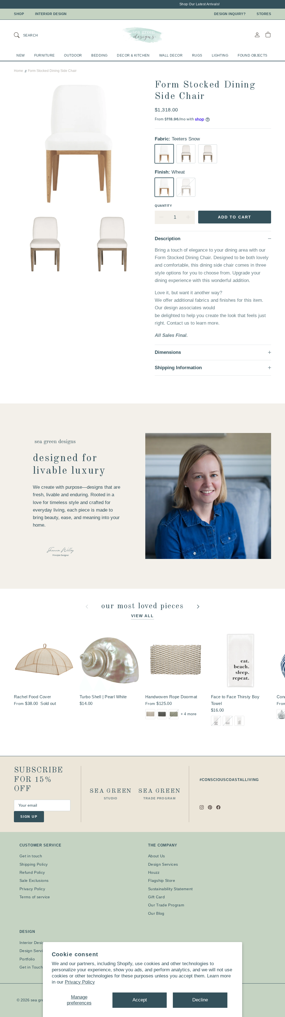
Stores (264, 14)
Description (167, 238)
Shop (19, 14)
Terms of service (34, 897)
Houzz (154, 872)
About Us (156, 856)
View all (142, 616)
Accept (139, 1000)
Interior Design (51, 14)
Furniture (44, 55)
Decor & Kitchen (133, 55)
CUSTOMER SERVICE (40, 845)
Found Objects (252, 55)
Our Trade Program (166, 905)
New (20, 55)
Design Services (163, 864)
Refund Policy (32, 872)
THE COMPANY (162, 845)
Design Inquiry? (230, 14)
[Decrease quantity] (161, 217)
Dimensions (168, 352)
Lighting (220, 55)
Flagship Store (161, 880)
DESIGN (27, 932)
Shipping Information (178, 367)
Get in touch (30, 856)
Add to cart (234, 217)
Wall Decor (171, 55)
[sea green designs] (142, 34)
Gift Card (156, 897)
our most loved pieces (143, 606)
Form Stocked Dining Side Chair (52, 71)
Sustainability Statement (170, 889)
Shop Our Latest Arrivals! (194, 4)
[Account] (257, 34)
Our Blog (156, 913)
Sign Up (29, 817)
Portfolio (27, 959)
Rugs (197, 55)
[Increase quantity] (188, 217)
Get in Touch (31, 967)
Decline (200, 1000)
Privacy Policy (80, 982)
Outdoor (73, 55)
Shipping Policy (33, 864)
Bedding (99, 55)
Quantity (163, 205)
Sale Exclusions (33, 880)
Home (18, 71)
